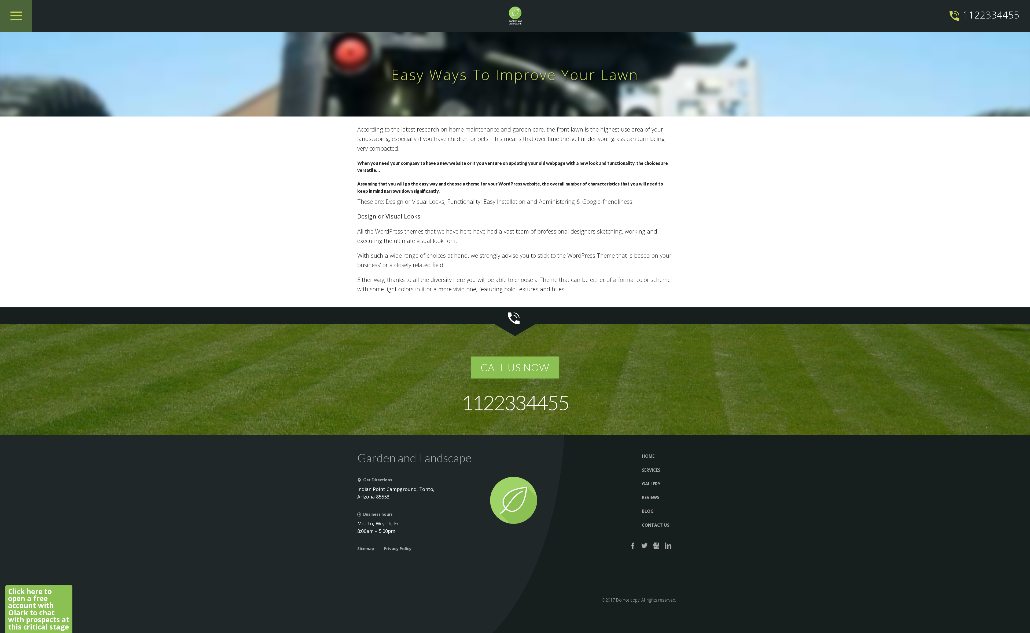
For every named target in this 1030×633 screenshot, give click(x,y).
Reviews (650, 497)
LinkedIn (668, 546)
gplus (656, 546)
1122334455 (991, 14)
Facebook (633, 546)
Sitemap (365, 548)
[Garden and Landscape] (515, 16)
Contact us (656, 525)
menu (16, 16)
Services (651, 470)
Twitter (644, 546)
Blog (648, 511)
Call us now (515, 367)
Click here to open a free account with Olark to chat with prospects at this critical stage (38, 609)
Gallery (651, 484)
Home (648, 456)
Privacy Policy (397, 548)
